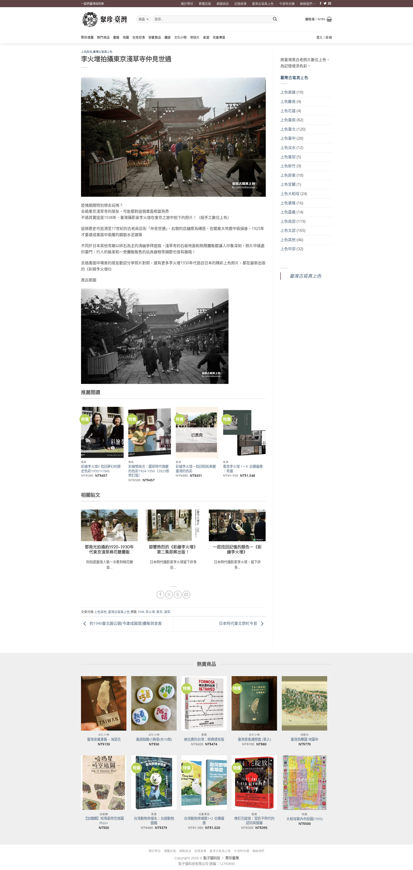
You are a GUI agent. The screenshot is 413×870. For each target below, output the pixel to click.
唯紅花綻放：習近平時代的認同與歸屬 (254, 820)
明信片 (195, 37)
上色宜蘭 (288, 184)
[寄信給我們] (329, 3)
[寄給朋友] (186, 595)
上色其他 (86, 51)
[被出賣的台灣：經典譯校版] (204, 703)
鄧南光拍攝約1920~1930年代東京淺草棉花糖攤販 (109, 550)
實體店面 (205, 3)
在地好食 (138, 37)
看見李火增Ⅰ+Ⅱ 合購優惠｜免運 (243, 468)
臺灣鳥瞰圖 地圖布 (304, 739)
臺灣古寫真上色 (263, 3)
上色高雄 (288, 92)
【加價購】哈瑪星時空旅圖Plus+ (104, 820)
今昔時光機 (287, 3)
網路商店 (223, 3)
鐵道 (167, 37)
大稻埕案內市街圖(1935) (304, 819)
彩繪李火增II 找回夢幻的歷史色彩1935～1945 (101, 468)
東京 (159, 612)
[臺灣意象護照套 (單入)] (254, 703)
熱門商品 (103, 37)
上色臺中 (288, 138)
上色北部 (288, 230)
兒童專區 (219, 37)
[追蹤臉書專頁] (320, 3)
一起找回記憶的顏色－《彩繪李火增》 (237, 550)
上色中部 (288, 248)
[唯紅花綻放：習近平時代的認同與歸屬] (254, 782)
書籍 (116, 37)
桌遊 (206, 37)
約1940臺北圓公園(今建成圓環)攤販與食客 (125, 623)
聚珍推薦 (87, 37)
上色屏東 (288, 175)
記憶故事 (240, 3)
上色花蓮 (288, 110)
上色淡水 (288, 147)
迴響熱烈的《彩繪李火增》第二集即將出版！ (173, 550)
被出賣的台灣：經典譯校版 (204, 739)
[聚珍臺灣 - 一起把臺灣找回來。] (105, 19)
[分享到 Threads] (178, 595)
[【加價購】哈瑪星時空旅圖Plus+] (103, 782)
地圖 (126, 37)
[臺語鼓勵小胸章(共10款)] (154, 703)
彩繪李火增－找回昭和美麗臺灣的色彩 (196, 468)
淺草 (167, 612)
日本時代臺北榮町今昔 (238, 623)
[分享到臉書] (160, 595)
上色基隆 (288, 203)
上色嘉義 (288, 212)
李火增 (150, 612)
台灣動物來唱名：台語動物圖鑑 (154, 820)
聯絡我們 (306, 3)
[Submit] (275, 19)
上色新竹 (288, 166)
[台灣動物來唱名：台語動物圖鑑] (154, 782)
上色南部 (288, 221)
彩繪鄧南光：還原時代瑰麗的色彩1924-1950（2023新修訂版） (148, 470)
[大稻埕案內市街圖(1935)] (304, 782)
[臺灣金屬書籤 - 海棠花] (103, 703)
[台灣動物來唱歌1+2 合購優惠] (204, 782)
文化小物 (180, 37)
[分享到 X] (169, 595)
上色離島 (288, 101)
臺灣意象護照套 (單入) (254, 739)
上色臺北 (288, 129)
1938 (140, 612)
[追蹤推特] (325, 3)
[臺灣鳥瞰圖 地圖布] (304, 703)
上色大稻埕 (289, 193)
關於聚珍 (187, 3)
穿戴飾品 (154, 37)
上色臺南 (288, 119)
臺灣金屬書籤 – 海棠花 (104, 739)
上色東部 (288, 156)
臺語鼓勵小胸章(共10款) (154, 739)
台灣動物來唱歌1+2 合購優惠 (204, 820)
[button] (318, 19)
